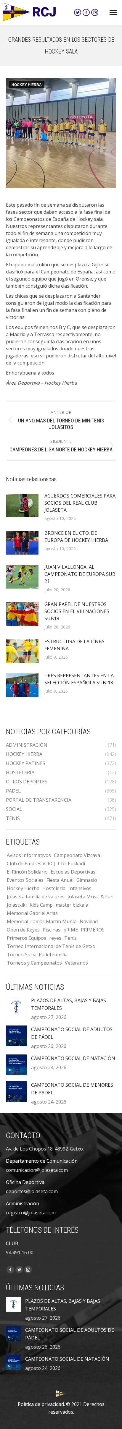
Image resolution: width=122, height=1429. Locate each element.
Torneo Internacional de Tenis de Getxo (51, 946)
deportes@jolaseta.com (32, 1191)
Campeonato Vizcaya (77, 855)
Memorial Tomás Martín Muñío (42, 921)
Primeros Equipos (26, 938)
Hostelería (53, 888)
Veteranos (76, 963)
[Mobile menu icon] (113, 12)
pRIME (70, 929)
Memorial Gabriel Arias (32, 913)
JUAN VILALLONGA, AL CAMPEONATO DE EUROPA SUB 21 (79, 574)
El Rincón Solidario (27, 872)
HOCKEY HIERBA (27, 85)
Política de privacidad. (41, 1404)
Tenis (70, 938)
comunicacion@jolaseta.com (37, 1170)
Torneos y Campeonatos (34, 963)
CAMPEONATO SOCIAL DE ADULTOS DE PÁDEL (72, 1033)
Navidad (89, 921)
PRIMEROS (93, 929)
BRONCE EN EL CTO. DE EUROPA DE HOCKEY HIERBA (76, 536)
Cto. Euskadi (71, 863)
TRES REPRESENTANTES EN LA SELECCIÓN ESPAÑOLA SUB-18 (79, 679)
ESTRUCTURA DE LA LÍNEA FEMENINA (74, 645)
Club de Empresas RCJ (31, 863)
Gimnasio (86, 880)
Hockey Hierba (23, 888)
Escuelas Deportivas (73, 872)
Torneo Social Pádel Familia (37, 954)
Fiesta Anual (59, 880)
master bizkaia (72, 905)
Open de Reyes (23, 929)
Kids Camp (41, 905)
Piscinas (51, 929)
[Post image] (22, 505)
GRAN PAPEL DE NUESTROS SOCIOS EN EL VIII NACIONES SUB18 (76, 611)
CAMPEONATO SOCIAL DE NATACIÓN (73, 1058)
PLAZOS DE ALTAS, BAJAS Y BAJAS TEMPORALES (68, 1004)
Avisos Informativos (29, 855)
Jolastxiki (17, 905)
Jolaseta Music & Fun (90, 896)
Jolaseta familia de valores (36, 896)
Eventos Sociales (25, 880)
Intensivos (80, 888)
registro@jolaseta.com (31, 1212)
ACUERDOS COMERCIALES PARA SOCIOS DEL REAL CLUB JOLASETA (79, 502)
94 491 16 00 (19, 1252)
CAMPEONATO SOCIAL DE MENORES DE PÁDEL (72, 1089)
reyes (55, 938)
